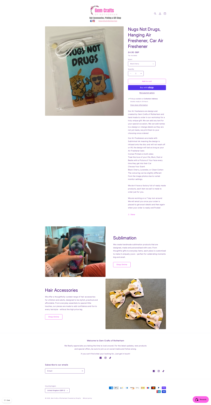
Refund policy (87, 398)
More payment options (147, 93)
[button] (155, 13)
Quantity (131, 69)
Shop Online (121, 264)
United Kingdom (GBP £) (56, 390)
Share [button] (133, 214)
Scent (130, 59)
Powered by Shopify (74, 398)
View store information (139, 105)
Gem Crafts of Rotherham (59, 398)
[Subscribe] (82, 370)
